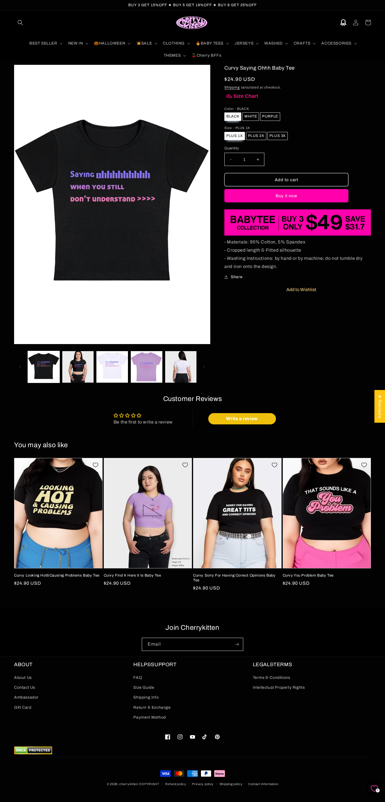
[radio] (232, 116)
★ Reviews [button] (379, 406)
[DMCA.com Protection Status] (33, 752)
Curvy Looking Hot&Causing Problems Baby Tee (56, 575)
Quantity (231, 148)
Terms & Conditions (271, 677)
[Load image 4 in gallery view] (146, 367)
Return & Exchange (152, 707)
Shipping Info (146, 697)
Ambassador (26, 697)
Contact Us (24, 687)
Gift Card (22, 707)
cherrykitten (128, 784)
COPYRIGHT (149, 784)
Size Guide (143, 687)
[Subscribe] (237, 644)
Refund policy (175, 784)
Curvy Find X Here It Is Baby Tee (132, 575)
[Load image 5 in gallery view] (181, 367)
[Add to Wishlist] (95, 465)
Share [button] (236, 277)
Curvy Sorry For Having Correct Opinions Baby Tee (234, 577)
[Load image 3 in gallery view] (112, 367)
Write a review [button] (242, 418)
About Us (23, 677)
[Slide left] (20, 367)
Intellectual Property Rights (279, 687)
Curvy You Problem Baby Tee (308, 575)
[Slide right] (204, 367)
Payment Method (149, 717)
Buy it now (286, 196)
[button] (20, 22)
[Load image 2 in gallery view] (78, 367)
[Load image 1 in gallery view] (43, 367)
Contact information (263, 784)
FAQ (137, 677)
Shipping (232, 87)
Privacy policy (203, 784)
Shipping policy (231, 784)
